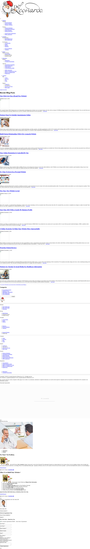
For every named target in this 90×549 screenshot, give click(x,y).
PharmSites (4, 309)
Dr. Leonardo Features (6, 289)
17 (15, 284)
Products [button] (4, 20)
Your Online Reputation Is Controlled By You (14, 153)
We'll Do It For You (8, 86)
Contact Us (7, 84)
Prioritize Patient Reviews (8, 248)
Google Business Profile (9, 68)
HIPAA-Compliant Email (10, 72)
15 (13, 284)
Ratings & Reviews (8, 31)
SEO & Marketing (6, 294)
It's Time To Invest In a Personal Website (13, 172)
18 (16, 284)
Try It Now (5, 89)
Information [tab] (5, 450)
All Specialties (7, 43)
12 (9, 284)
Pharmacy (7, 46)
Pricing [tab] (4, 452)
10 (7, 284)
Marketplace (7, 60)
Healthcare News (5, 291)
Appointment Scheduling (10, 29)
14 (11, 284)
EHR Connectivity (8, 34)
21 (20, 284)
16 (14, 284)
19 (18, 284)
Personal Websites (8, 22)
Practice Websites (8, 23)
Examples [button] (4, 36)
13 (10, 284)
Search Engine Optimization (10, 33)
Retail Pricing (7, 53)
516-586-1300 (11, 469)
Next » (25, 284)
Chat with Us (5, 346)
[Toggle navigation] (0, 18)
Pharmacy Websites (8, 24)
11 (8, 284)
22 (21, 284)
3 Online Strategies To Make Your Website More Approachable (20, 229)
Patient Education (8, 30)
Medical (6, 45)
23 (22, 284)
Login (1, 89)
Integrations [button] (4, 58)
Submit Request (3, 467)
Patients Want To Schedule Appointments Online (15, 115)
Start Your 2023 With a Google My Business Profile (16, 210)
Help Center (7, 87)
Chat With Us (7, 85)
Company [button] (4, 75)
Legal (6, 81)
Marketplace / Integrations (7, 292)
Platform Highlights (8, 28)
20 (19, 284)
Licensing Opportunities (9, 61)
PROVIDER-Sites (8, 39)
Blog (6, 80)
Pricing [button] (3, 51)
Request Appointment (4, 546)
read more (45, 111)
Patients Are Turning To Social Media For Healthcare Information (21, 266)
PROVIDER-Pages (8, 38)
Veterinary (7, 49)
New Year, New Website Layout (10, 191)
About (6, 77)
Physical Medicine (8, 48)
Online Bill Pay (8, 67)
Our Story (7, 78)
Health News (7, 73)
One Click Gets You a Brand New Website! (13, 96)
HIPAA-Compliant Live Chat (10, 71)
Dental (6, 44)
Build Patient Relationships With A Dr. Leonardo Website (18, 134)
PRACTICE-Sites (5, 307)
